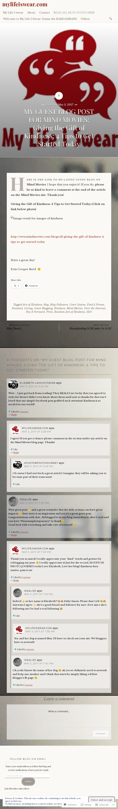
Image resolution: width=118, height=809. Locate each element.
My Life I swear (13, 12)
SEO (89, 311)
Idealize (26, 499)
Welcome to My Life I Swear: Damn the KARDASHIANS (40, 18)
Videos (85, 18)
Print (49, 311)
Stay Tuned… (18, 327)
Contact (44, 12)
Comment (100, 733)
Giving (28, 308)
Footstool (17, 308)
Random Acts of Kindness (69, 311)
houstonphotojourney (41, 463)
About (31, 12)
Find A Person (95, 304)
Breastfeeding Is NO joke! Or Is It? (90, 327)
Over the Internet (94, 308)
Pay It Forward (35, 311)
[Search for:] (111, 18)
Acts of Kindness (32, 304)
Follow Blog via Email (28, 759)
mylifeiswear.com (24, 4)
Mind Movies (75, 308)
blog (46, 304)
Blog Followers (59, 304)
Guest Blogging (43, 308)
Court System (77, 304)
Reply (14, 414)
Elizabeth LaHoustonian (37, 383)
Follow (28, 781)
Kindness (59, 308)
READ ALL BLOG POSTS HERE (74, 12)
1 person (24, 412)
